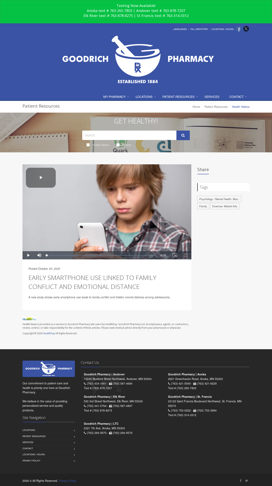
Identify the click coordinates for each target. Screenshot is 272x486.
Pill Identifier (199, 29)
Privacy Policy (31, 460)
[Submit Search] (183, 135)
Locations (144, 96)
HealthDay (49, 333)
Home (196, 107)
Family (203, 206)
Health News (100, 145)
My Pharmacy (114, 96)
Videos (126, 145)
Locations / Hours (222, 29)
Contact (236, 96)
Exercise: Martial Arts (224, 206)
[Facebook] (238, 29)
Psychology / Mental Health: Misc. (219, 199)
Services (211, 96)
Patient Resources (178, 96)
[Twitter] (246, 29)
